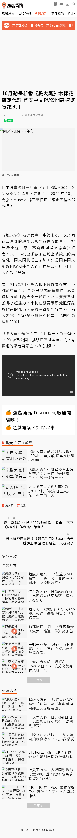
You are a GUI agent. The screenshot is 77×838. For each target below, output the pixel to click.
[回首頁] (12, 5)
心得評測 (24, 13)
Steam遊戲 (58, 25)
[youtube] (61, 4)
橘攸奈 (38, 25)
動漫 (23, 505)
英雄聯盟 (22, 25)
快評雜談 (57, 13)
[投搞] (55, 4)
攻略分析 (8, 13)
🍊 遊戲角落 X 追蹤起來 (30, 427)
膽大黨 (9, 505)
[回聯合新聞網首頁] (4, 5)
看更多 (38, 680)
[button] (73, 4)
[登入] (67, 4)
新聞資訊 (41, 13)
